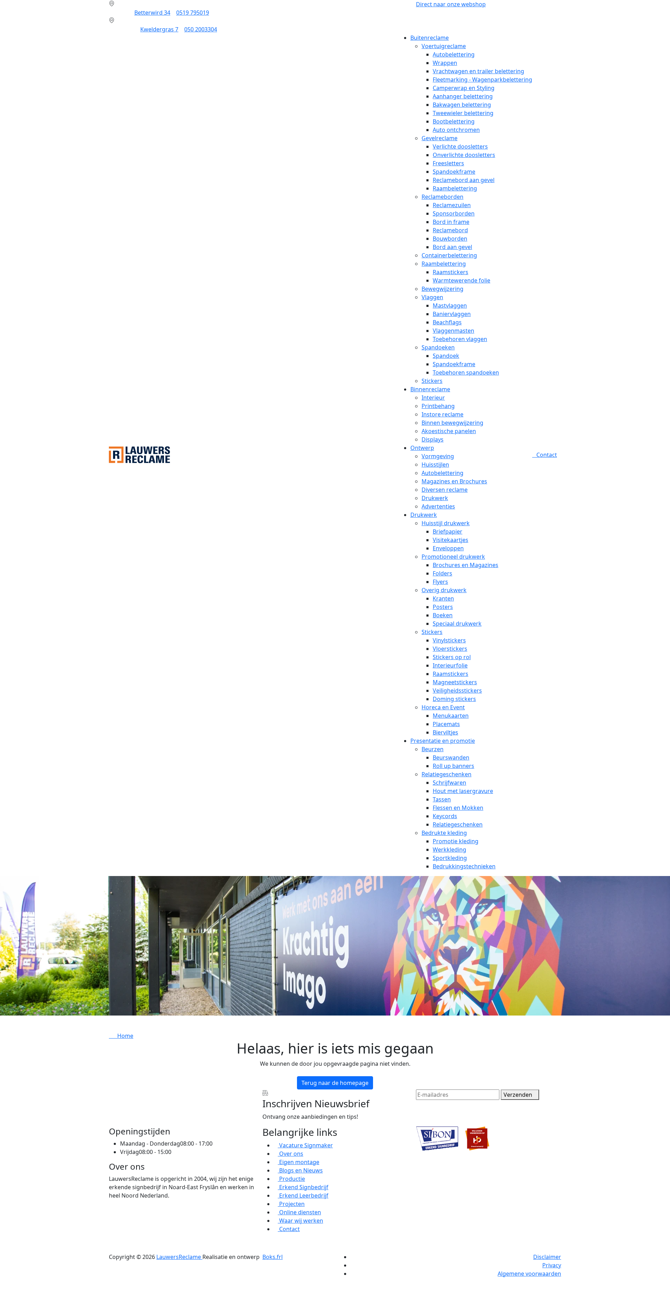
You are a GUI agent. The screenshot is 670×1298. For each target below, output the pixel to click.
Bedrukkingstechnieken (464, 866)
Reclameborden (442, 197)
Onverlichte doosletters (464, 155)
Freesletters (448, 163)
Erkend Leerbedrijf (303, 1195)
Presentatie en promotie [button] (442, 741)
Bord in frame (451, 222)
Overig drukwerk (444, 590)
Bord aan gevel (452, 247)
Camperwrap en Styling (463, 88)
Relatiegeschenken (446, 774)
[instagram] (111, 1226)
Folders (442, 573)
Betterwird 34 (152, 12)
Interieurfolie (450, 665)
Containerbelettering (449, 255)
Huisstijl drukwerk (446, 523)
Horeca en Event (443, 707)
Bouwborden (450, 238)
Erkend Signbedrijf (303, 1187)
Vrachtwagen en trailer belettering (478, 71)
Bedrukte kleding (444, 833)
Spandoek (446, 356)
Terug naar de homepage (335, 1083)
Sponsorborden (454, 213)
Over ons (290, 1153)
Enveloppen (448, 548)
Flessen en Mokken (458, 808)
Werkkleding (449, 849)
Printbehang (438, 406)
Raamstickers (450, 272)
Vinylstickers (449, 640)
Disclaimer (547, 1257)
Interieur (433, 397)
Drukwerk (435, 498)
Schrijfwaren (449, 782)
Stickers (432, 381)
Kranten (443, 598)
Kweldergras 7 (159, 29)
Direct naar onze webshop (451, 4)
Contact (546, 455)
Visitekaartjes (450, 540)
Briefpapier (447, 531)
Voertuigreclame (444, 46)
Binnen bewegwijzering (452, 423)
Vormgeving (438, 456)
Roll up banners (453, 766)
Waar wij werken (300, 1220)
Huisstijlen (435, 464)
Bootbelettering (454, 121)
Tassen (442, 799)
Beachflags (447, 322)
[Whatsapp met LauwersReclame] (335, 1286)
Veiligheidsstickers (457, 690)
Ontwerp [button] (422, 448)
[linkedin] (111, 1218)
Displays (433, 439)
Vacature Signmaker (305, 1145)
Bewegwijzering (442, 289)
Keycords (445, 816)
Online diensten (299, 1212)
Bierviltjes (445, 732)
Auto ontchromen (456, 130)
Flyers (440, 582)
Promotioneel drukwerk (453, 556)
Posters (443, 607)
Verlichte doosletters (460, 146)
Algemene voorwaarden (529, 1273)
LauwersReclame (179, 1257)
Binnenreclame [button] (430, 389)
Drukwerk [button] (423, 515)
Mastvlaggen (450, 305)
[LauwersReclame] (139, 454)
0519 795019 (192, 12)
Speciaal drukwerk (457, 623)
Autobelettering (454, 54)
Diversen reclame (445, 489)
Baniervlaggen (452, 314)
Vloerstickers (450, 648)
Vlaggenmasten (453, 330)
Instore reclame (442, 414)
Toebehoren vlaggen (460, 339)
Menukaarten (451, 715)
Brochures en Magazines (465, 565)
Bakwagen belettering (462, 104)
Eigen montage (298, 1162)
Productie (291, 1179)
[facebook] (111, 1209)
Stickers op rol (452, 657)
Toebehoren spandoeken (466, 372)
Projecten (291, 1204)
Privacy (551, 1265)
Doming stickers (454, 699)
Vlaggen (432, 297)
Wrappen (445, 63)
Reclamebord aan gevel (463, 180)
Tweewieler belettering (463, 113)
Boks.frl (272, 1257)
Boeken (443, 615)
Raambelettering (455, 188)
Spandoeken (438, 347)
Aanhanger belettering (463, 96)
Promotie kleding (455, 841)
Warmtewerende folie (461, 280)
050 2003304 (200, 29)
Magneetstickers (455, 682)
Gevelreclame (439, 138)
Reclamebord (450, 230)
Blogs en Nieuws (300, 1170)
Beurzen (433, 749)
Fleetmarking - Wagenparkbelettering (482, 79)
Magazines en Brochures (454, 481)
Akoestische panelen (449, 431)
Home (123, 1036)
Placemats (446, 724)
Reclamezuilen (452, 205)
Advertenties (438, 506)
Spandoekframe (454, 171)
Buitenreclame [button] (429, 37)
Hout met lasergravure (463, 791)
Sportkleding (450, 858)
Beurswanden (451, 757)
